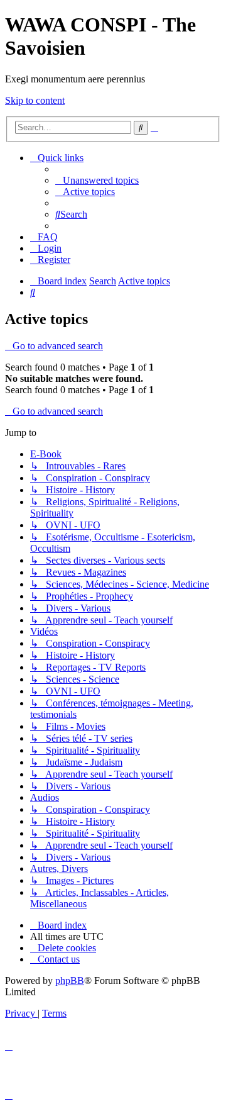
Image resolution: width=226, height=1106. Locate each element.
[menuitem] (97, 180)
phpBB (69, 980)
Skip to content (35, 100)
